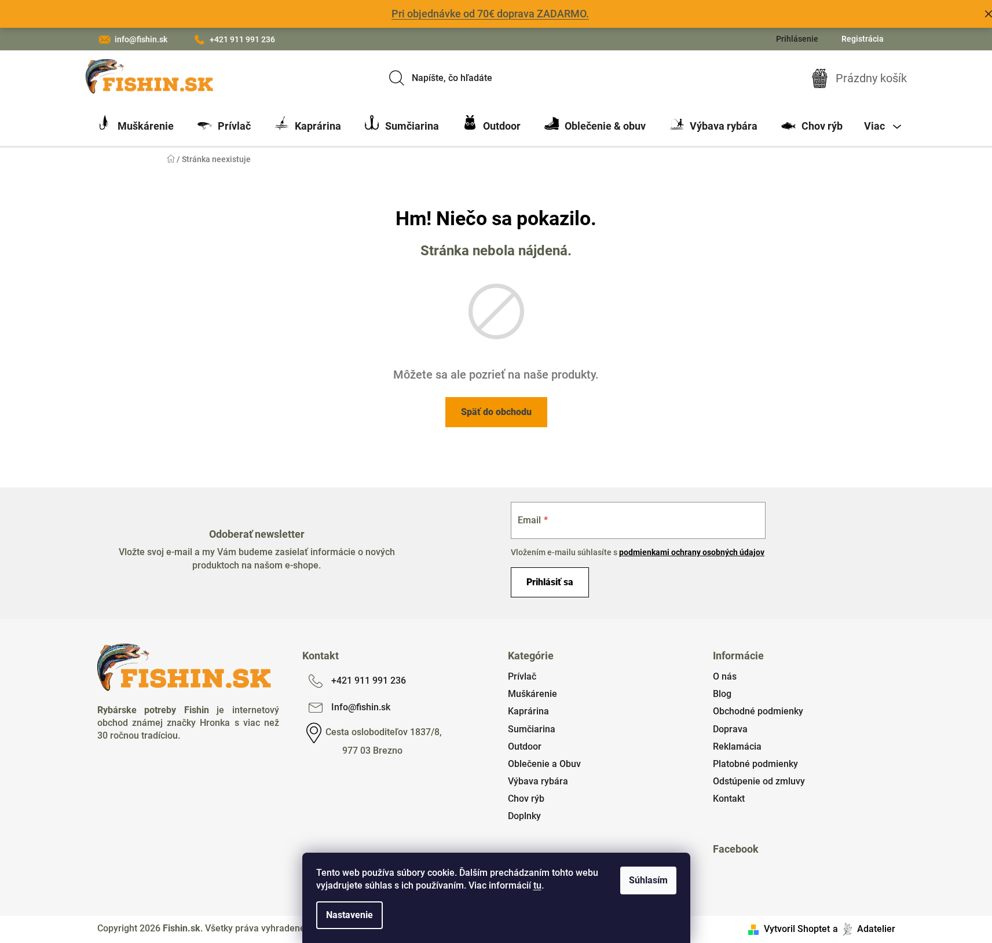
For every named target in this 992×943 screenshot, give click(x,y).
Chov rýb (526, 798)
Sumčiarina (531, 729)
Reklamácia (737, 746)
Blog (722, 693)
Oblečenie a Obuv (544, 763)
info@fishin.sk (141, 39)
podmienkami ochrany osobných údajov (691, 552)
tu (537, 885)
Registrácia (862, 38)
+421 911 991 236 (242, 39)
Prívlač (522, 676)
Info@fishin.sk (360, 707)
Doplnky (524, 815)
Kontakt (729, 798)
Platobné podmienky (755, 763)
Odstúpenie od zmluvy (759, 781)
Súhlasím (648, 880)
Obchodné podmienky (758, 711)
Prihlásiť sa (549, 582)
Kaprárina (528, 711)
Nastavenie (349, 914)
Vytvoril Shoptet (797, 928)
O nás (725, 676)
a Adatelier (864, 928)
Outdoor (524, 746)
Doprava (730, 729)
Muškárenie (532, 693)
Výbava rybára (538, 781)
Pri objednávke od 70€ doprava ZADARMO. (490, 14)
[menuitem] (135, 126)
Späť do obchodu (496, 411)
